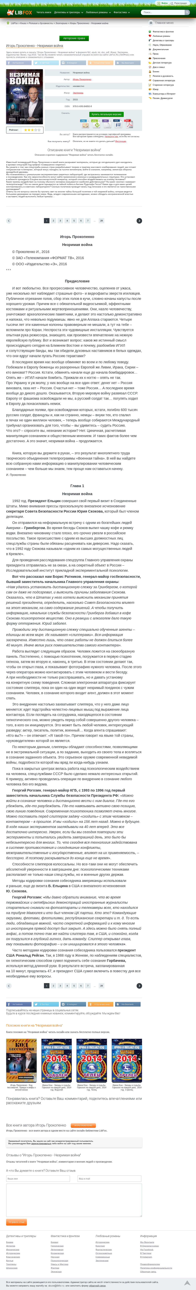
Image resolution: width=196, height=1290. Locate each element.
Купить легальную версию (106, 114)
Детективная (57, 1249)
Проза (155, 54)
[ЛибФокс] (19, 12)
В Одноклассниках (102, 63)
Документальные (161, 49)
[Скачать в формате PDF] (128, 127)
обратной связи (97, 1285)
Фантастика (120, 12)
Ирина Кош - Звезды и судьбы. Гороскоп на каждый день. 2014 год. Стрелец (126, 1087)
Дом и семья (159, 67)
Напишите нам (111, 136)
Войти (165, 3)
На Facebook (18, 63)
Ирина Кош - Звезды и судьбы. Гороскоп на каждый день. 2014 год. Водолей (56, 1087)
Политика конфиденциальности (156, 1268)
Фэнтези (55, 1268)
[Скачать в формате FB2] (84, 127)
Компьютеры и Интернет (164, 94)
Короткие (100, 1246)
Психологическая (59, 1260)
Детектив (10, 1246)
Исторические (13, 1253)
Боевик (9, 1242)
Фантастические (104, 1249)
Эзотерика (78, 93)
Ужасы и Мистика (59, 1264)
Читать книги (44, 12)
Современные (103, 1257)
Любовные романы (97, 12)
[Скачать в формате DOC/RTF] (117, 127)
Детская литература (162, 63)
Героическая (57, 1246)
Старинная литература (163, 85)
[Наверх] (187, 1284)
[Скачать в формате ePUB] (95, 127)
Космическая (57, 1253)
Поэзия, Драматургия (163, 98)
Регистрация (180, 3)
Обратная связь (148, 1271)
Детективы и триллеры (67, 12)
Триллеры (11, 1264)
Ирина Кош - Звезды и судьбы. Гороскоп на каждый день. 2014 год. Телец (91, 1087)
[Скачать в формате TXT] (106, 127)
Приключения (159, 58)
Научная (55, 1257)
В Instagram (72, 63)
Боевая (54, 1242)
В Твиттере (44, 63)
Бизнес (156, 71)
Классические (13, 1257)
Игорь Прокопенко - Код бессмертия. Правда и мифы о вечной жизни (21, 1087)
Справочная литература (164, 80)
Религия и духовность (163, 76)
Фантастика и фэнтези (163, 31)
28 (101, 220)
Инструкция (120, 141)
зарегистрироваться (41, 1143)
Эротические (102, 1260)
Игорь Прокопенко (82, 79)
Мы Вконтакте (128, 63)
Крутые (9, 1260)
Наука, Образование (162, 45)
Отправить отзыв (16, 1222)
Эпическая (56, 1271)
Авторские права (74, 38)
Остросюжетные (104, 1253)
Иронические (12, 1249)
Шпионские (11, 1268)
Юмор (155, 89)
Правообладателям (150, 1264)
